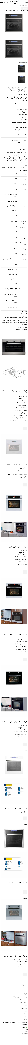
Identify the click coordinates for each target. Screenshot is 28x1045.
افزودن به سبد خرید (21, 149)
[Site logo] (14, 2)
